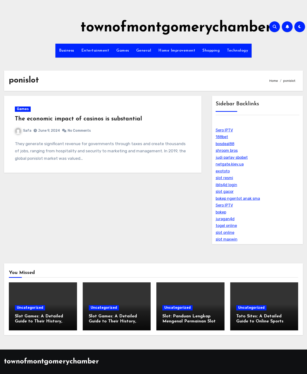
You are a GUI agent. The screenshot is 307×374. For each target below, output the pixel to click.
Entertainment (95, 51)
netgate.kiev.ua (230, 164)
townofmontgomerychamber (176, 28)
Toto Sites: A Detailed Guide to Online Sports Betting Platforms (259, 321)
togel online (226, 225)
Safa (27, 131)
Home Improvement (176, 51)
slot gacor (225, 191)
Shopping (211, 51)
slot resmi (224, 178)
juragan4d (225, 219)
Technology (237, 51)
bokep (221, 212)
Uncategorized (30, 308)
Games (122, 51)
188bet (222, 137)
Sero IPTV (224, 130)
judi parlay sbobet (232, 157)
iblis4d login (226, 185)
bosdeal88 (225, 144)
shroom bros (227, 150)
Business (66, 51)
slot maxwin (226, 239)
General (143, 51)
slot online (225, 232)
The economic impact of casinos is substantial (78, 119)
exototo (223, 171)
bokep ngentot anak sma (238, 198)
